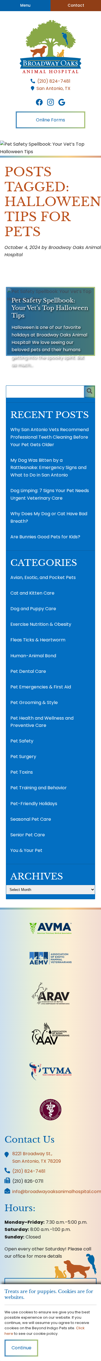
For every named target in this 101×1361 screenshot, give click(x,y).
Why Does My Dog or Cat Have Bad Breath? (48, 517)
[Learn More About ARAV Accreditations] (50, 993)
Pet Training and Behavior (38, 788)
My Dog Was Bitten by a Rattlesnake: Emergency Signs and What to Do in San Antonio (48, 467)
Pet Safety (21, 741)
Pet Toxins (21, 772)
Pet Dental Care (28, 671)
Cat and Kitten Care (32, 593)
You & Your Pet (26, 850)
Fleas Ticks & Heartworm (37, 640)
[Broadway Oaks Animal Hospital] (50, 46)
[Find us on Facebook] (39, 102)
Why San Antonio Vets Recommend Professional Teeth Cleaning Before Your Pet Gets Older (49, 437)
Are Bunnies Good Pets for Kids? (45, 537)
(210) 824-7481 (53, 81)
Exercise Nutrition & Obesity (40, 624)
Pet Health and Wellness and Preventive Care (42, 722)
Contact (76, 5)
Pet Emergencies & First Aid (40, 687)
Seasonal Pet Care (30, 819)
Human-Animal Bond (33, 656)
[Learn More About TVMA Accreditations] (50, 1071)
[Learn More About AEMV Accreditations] (50, 958)
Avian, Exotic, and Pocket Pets (43, 577)
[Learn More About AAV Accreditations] (50, 1033)
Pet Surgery (23, 756)
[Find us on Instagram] (50, 102)
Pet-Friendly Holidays (33, 803)
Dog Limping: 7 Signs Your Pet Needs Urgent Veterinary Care (49, 494)
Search (89, 392)
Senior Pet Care (27, 835)
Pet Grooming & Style (34, 702)
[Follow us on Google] (61, 102)
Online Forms (50, 120)
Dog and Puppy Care (33, 608)
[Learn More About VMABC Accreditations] (50, 1109)
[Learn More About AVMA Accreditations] (50, 928)
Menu (25, 5)
